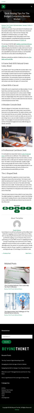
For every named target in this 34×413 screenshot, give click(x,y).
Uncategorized (5, 397)
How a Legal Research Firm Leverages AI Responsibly (15, 377)
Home (3, 393)
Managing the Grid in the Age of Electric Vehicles (14, 364)
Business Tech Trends (7, 25)
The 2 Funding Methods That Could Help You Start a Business (16, 286)
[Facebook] (5, 208)
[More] (17, 211)
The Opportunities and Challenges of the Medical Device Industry (16, 312)
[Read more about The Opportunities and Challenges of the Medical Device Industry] (16, 301)
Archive (3, 388)
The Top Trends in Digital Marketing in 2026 (13, 360)
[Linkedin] (17, 208)
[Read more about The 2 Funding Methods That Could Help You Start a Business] (16, 275)
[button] (31, 6)
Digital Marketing (6, 392)
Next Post (29, 253)
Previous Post (6, 253)
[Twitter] (11, 208)
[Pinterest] (23, 208)
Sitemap (17, 409)
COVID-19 (23, 40)
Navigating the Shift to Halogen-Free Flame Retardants (16, 368)
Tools (3, 395)
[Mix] (28, 208)
